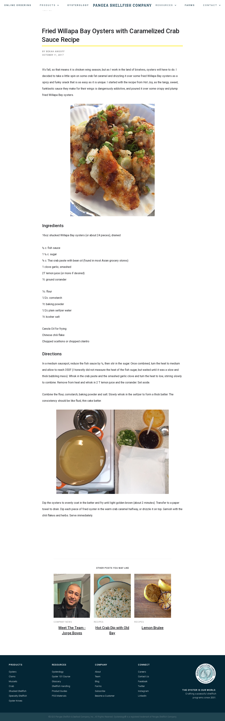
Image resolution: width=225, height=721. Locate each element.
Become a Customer (105, 695)
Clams (12, 676)
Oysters (13, 671)
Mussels (13, 681)
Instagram (143, 691)
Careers (142, 671)
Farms (190, 5)
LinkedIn (142, 695)
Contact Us (143, 676)
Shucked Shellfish (17, 691)
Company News (63, 622)
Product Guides (59, 691)
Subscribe (100, 691)
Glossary (56, 681)
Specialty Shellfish (18, 695)
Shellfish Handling (61, 686)
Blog (97, 681)
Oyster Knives (15, 700)
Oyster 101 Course (61, 676)
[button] (49, 5)
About (98, 671)
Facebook (142, 681)
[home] (122, 5)
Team (97, 676)
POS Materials (59, 695)
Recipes (98, 622)
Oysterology (78, 5)
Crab (11, 686)
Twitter (141, 686)
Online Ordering (17, 5)
